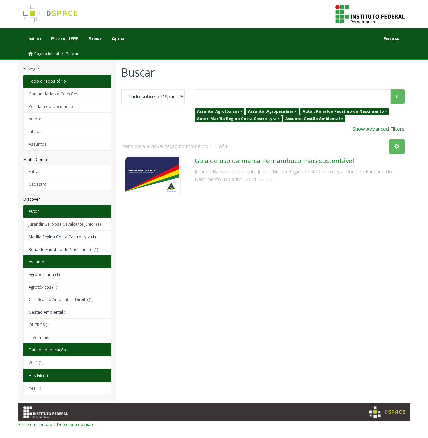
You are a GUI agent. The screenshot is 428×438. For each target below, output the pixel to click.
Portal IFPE (65, 38)
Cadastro (38, 184)
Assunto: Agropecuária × (272, 111)
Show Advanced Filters (379, 128)
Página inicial (46, 54)
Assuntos (38, 144)
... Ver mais (39, 337)
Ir (397, 96)
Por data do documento (52, 106)
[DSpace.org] (387, 412)
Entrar (34, 171)
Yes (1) (35, 388)
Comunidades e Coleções (53, 93)
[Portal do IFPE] (370, 13)
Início (34, 38)
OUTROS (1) (40, 324)
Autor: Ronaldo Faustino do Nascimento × (345, 111)
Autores (36, 118)
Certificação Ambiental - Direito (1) (61, 299)
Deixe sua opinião (75, 424)
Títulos (35, 131)
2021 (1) (36, 362)
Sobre (95, 38)
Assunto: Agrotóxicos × (219, 111)
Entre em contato (35, 424)
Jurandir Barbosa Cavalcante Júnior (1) (65, 224)
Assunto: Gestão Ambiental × (314, 118)
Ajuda (118, 38)
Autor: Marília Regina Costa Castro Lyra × (238, 118)
